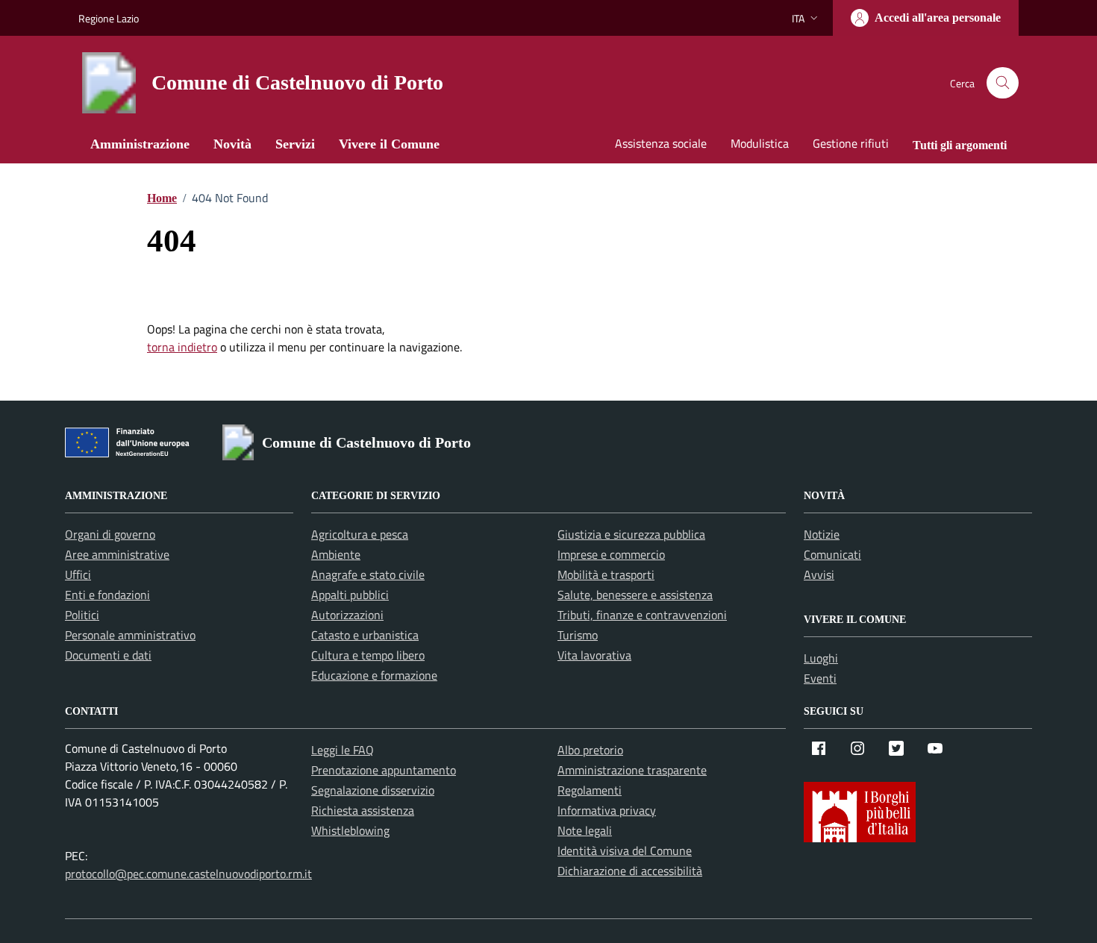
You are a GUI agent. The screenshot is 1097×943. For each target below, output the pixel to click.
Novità (232, 144)
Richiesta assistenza (362, 810)
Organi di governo (110, 534)
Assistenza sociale (661, 143)
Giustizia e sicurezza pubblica (631, 534)
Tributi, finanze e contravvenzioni (642, 615)
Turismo (577, 635)
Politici (82, 615)
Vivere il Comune (389, 144)
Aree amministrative (117, 554)
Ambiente (335, 554)
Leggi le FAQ (342, 750)
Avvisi (819, 574)
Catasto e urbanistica (365, 635)
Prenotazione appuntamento (383, 770)
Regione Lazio (108, 18)
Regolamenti (589, 790)
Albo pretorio (590, 750)
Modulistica (760, 143)
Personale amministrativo (130, 635)
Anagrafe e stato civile (368, 574)
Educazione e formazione (374, 675)
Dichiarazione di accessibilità (629, 871)
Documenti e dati (108, 655)
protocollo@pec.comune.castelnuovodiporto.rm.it (188, 874)
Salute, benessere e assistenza (635, 595)
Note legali (584, 830)
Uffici (78, 574)
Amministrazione (140, 144)
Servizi (295, 144)
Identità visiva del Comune (624, 850)
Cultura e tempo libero (368, 655)
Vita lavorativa (594, 655)
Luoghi (821, 658)
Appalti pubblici (350, 595)
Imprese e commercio (611, 554)
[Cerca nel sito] (1003, 83)
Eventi (820, 678)
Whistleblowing (350, 830)
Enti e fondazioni (107, 595)
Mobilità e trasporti (605, 574)
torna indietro (182, 347)
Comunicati (832, 554)
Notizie (822, 534)
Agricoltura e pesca (359, 534)
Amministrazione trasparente (632, 770)
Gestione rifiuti (851, 143)
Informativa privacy (606, 810)
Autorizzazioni (347, 615)
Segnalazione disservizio (372, 790)
